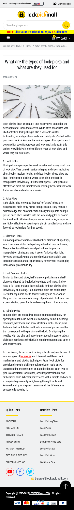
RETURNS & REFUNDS (16, 455)
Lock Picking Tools (49, 421)
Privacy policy (13, 441)
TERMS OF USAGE (14, 435)
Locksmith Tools (48, 435)
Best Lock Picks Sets (50, 441)
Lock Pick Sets (47, 448)
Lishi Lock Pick (47, 462)
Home (19, 45)
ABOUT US (11, 421)
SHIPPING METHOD (15, 462)
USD (35, 4)
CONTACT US (12, 428)
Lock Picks (45, 428)
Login (60, 3)
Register (67, 3)
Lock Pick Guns (47, 455)
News (28, 45)
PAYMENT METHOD (15, 448)
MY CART (61, 38)
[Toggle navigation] (7, 37)
